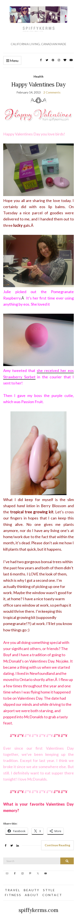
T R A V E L (12, 890)
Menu (13, 60)
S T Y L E (49, 890)
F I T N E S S (13, 895)
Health (38, 76)
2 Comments (52, 92)
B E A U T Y (31, 890)
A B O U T (31, 895)
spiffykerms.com (38, 910)
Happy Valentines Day (38, 84)
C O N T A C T (52, 895)
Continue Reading (57, 845)
